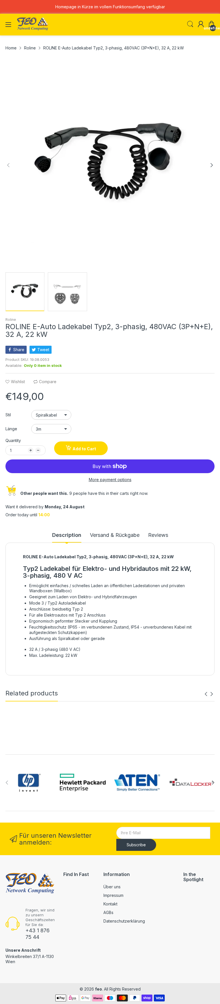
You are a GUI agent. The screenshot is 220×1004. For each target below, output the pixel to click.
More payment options (110, 479)
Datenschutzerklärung (124, 921)
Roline (10, 319)
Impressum (113, 895)
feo (98, 989)
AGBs (108, 912)
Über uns (112, 886)
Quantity (13, 440)
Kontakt (110, 903)
